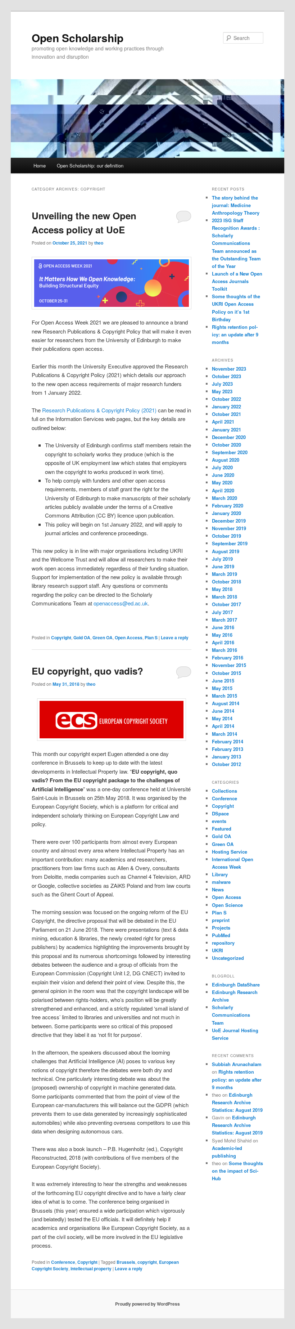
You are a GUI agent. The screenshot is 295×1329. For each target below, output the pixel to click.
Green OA (102, 637)
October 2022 (226, 398)
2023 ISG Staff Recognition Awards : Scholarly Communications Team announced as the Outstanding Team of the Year (236, 243)
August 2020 (225, 459)
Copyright (61, 637)
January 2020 (226, 513)
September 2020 (230, 452)
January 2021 (226, 429)
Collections (224, 790)
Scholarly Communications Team (231, 1015)
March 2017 (224, 619)
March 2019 (224, 573)
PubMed (221, 935)
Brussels (126, 1262)
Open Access (128, 637)
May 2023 (222, 391)
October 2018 (226, 581)
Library (220, 874)
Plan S (151, 637)
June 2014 (223, 710)
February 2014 (227, 741)
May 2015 (222, 688)
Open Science (227, 904)
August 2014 (225, 703)
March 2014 (224, 733)
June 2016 (223, 627)
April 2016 (223, 642)
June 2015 (223, 680)
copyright (147, 1262)
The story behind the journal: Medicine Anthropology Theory (235, 205)
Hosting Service (229, 851)
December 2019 (229, 520)
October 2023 (226, 376)
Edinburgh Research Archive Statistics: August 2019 (237, 1102)
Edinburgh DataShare (236, 984)
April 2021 (223, 421)
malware (221, 881)
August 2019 (225, 551)
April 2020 (223, 490)
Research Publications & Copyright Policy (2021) (99, 410)
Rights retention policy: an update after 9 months (235, 334)
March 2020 (224, 498)
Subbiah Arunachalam (237, 1064)
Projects (221, 927)
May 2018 (222, 589)
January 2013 (226, 756)
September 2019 (230, 543)
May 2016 (222, 634)
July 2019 (222, 558)
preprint (221, 920)
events (219, 821)
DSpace (220, 813)
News (218, 889)
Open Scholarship (77, 37)
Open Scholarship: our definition (90, 165)
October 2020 (226, 444)
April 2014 (223, 725)
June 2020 (223, 474)
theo (98, 243)
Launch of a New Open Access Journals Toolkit (237, 281)
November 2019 (229, 528)
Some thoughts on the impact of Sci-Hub (237, 1171)
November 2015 (229, 665)
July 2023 (222, 383)
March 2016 (224, 649)
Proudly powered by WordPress (147, 1304)
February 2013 (227, 749)
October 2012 (226, 764)
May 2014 (222, 718)
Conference (63, 1262)
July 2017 (222, 612)
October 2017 (226, 604)
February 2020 (227, 505)
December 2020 (229, 437)
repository (223, 942)
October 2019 (226, 535)
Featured (221, 828)
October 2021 (226, 414)
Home (39, 165)
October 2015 (226, 673)
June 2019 (223, 566)
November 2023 (229, 368)
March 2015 (224, 695)
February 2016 (227, 657)
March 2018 (224, 596)
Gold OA (81, 637)
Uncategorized (228, 957)
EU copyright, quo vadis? (87, 670)
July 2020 (222, 467)
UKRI (217, 950)
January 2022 (226, 406)
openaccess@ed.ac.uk (121, 603)
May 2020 (222, 482)
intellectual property (91, 1268)
